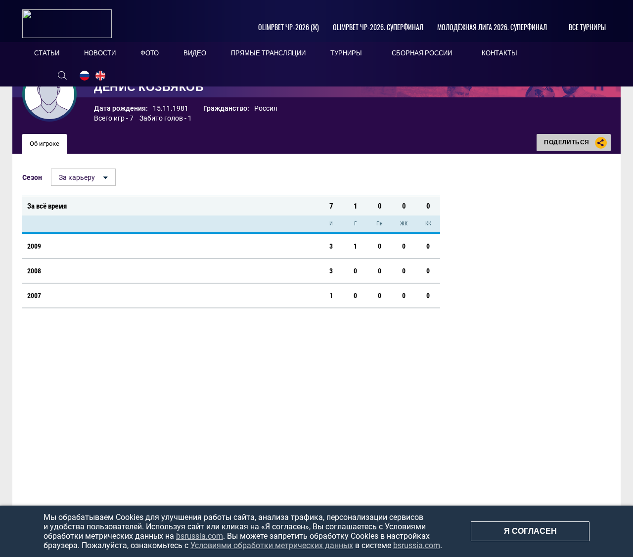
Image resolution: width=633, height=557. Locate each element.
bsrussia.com (199, 536)
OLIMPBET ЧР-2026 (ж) (288, 27)
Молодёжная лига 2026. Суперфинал (492, 27)
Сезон (32, 177)
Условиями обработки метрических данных (271, 545)
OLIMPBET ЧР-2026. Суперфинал (378, 27)
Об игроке (44, 143)
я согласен (530, 531)
